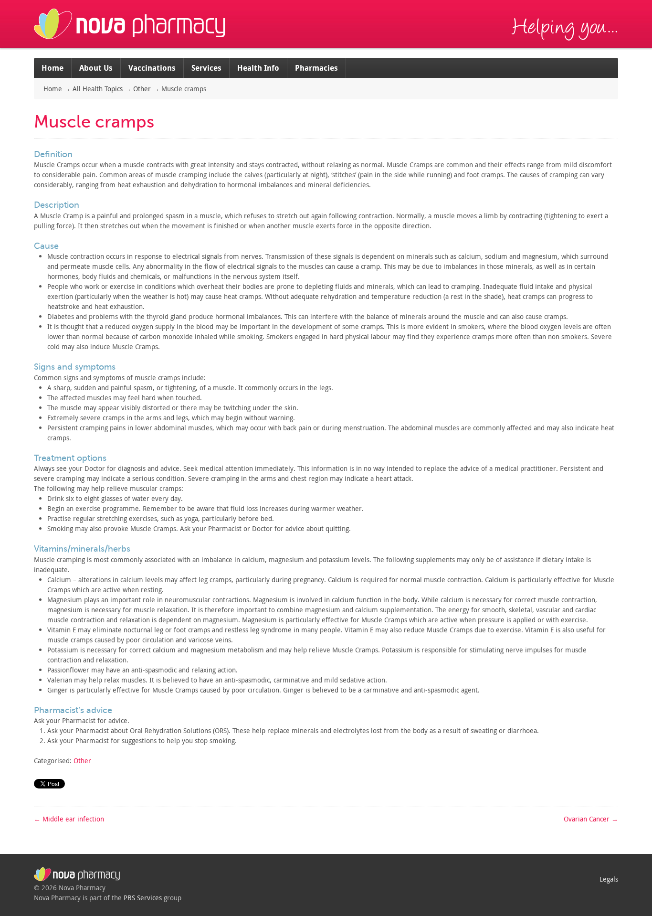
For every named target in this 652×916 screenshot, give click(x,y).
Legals (608, 879)
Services (206, 68)
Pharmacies (316, 68)
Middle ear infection (69, 818)
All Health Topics (98, 88)
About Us (96, 68)
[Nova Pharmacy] (131, 42)
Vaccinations (152, 68)
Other (142, 88)
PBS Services (143, 897)
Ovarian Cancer (591, 818)
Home (52, 68)
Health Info (258, 68)
